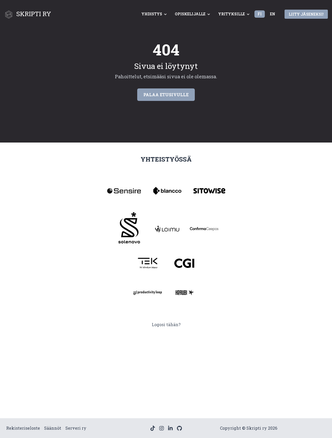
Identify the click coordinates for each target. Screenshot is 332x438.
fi (260, 13)
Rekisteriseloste (23, 428)
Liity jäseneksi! (306, 14)
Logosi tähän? (166, 324)
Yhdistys (151, 13)
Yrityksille (231, 13)
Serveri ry (75, 428)
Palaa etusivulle (166, 94)
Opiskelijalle (190, 13)
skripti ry (33, 14)
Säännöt (52, 428)
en (272, 13)
